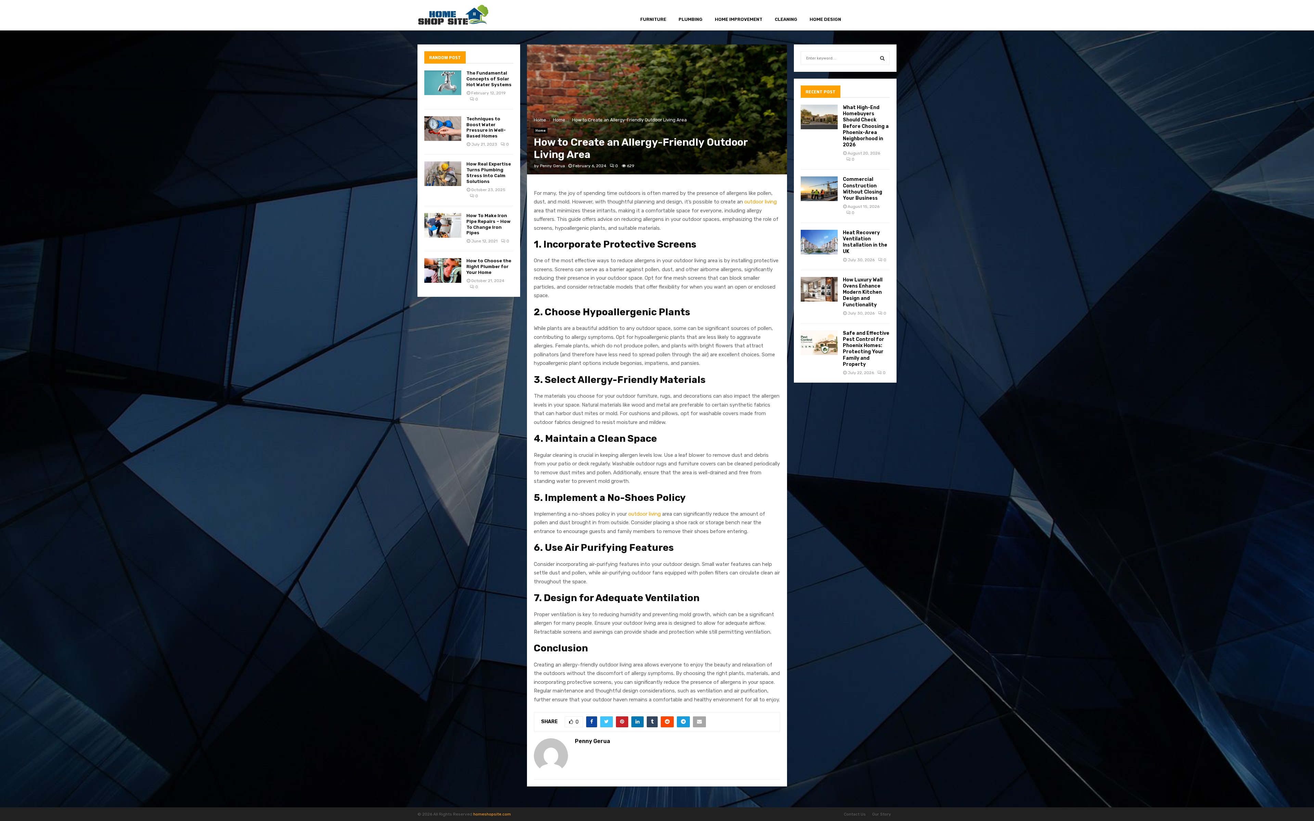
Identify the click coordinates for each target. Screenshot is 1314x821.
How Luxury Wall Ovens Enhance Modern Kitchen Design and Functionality (863, 292)
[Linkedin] (884, 15)
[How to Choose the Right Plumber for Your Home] (442, 270)
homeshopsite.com (492, 814)
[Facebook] (861, 15)
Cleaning (786, 19)
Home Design (825, 19)
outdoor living (760, 202)
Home (541, 131)
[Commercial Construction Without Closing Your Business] (819, 188)
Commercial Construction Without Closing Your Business (862, 188)
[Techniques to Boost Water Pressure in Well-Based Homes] (442, 128)
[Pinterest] (876, 15)
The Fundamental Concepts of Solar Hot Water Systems (489, 78)
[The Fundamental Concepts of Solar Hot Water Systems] (442, 82)
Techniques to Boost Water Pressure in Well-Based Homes (486, 127)
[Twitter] (868, 15)
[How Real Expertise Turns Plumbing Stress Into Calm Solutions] (442, 173)
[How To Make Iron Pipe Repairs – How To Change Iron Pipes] (442, 225)
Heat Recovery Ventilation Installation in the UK (865, 242)
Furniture (653, 19)
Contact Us (855, 814)
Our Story (881, 814)
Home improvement (738, 19)
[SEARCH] (882, 58)
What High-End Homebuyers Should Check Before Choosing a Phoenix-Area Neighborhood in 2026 (866, 126)
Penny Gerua (552, 165)
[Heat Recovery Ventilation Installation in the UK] (819, 242)
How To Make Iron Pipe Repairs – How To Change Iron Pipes (488, 224)
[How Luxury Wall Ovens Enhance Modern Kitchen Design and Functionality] (819, 289)
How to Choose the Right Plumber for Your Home (488, 266)
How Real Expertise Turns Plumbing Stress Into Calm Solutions (488, 172)
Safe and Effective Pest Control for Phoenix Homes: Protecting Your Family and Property (866, 348)
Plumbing (691, 19)
